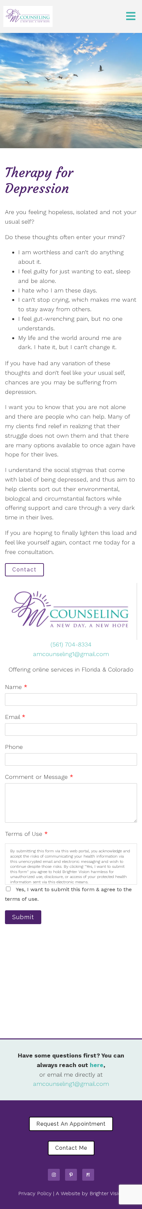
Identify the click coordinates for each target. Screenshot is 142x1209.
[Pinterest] (71, 1175)
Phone (14, 746)
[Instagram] (54, 1175)
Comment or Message (39, 776)
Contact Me (71, 1148)
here (96, 1064)
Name (16, 686)
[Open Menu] (130, 16)
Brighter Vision (106, 1193)
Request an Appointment (71, 1124)
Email (15, 716)
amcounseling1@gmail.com (71, 653)
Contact (24, 569)
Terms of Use (26, 833)
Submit (23, 917)
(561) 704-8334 (71, 644)
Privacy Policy (35, 1193)
